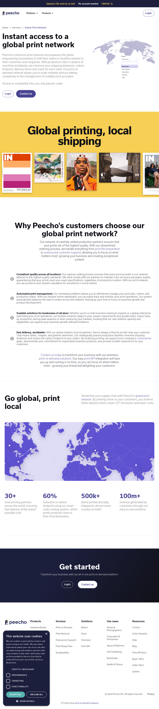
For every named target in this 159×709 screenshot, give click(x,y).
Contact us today (51, 354)
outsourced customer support (62, 252)
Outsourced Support (66, 640)
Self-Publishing (114, 652)
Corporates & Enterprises (113, 638)
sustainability (144, 338)
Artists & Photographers (114, 628)
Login (148, 13)
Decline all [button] (36, 694)
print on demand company (86, 703)
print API (89, 358)
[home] (10, 13)
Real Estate (112, 658)
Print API (85, 646)
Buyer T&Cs (138, 659)
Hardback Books (38, 627)
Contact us (26, 93)
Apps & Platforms (115, 645)
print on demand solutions (55, 358)
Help (134, 640)
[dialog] (26, 668)
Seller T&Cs (138, 665)
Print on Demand (64, 627)
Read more (11, 662)
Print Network (62, 633)
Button (84, 627)
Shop (83, 633)
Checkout (86, 640)
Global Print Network (35, 27)
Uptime (136, 671)
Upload (105, 3)
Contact (136, 627)
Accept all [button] (15, 694)
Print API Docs (139, 652)
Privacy (150, 694)
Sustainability (62, 652)
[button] (32, 13)
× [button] (46, 634)
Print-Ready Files (64, 646)
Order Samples (139, 633)
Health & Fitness (115, 664)
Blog (134, 646)
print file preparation (107, 248)
